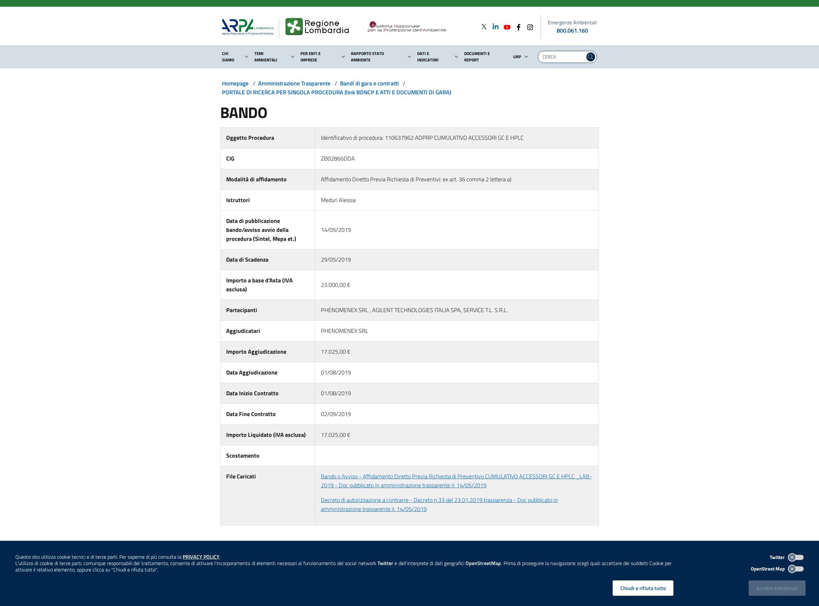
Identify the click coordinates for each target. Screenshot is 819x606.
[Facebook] (516, 26)
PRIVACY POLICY (201, 557)
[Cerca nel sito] (590, 56)
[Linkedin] (493, 26)
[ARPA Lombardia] (250, 27)
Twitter (778, 557)
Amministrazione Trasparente (294, 83)
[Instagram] (528, 26)
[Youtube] (505, 26)
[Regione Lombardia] (319, 27)
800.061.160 (572, 30)
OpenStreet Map (768, 568)
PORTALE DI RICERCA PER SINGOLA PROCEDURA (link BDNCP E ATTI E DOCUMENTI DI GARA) (336, 92)
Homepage (235, 83)
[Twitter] (484, 26)
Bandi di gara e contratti (369, 83)
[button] (247, 56)
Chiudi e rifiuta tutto (643, 588)
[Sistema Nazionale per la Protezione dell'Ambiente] (420, 27)
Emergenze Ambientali (572, 22)
